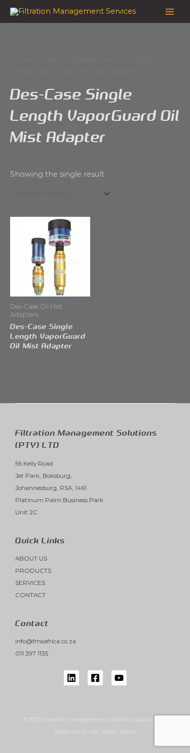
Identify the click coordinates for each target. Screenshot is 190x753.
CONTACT (30, 595)
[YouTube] (119, 677)
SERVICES (30, 582)
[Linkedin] (71, 677)
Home (21, 59)
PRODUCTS (33, 570)
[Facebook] (95, 677)
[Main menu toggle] (170, 11)
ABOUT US (31, 558)
